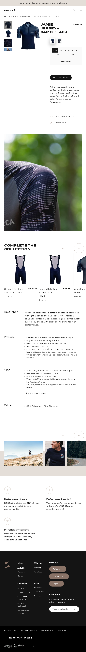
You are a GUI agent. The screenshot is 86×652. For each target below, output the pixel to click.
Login (55, 584)
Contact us (58, 576)
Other (20, 576)
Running (21, 572)
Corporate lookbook (22, 597)
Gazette (38, 588)
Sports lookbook (21, 604)
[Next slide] (79, 248)
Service (37, 596)
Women (38, 563)
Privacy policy (10, 630)
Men (20, 563)
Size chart (66, 61)
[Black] (19, 292)
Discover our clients (23, 611)
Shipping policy (47, 630)
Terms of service (29, 630)
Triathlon (38, 572)
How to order (23, 592)
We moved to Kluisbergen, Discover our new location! (43, 3)
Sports (20, 588)
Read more (55, 102)
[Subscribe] (74, 609)
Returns (56, 569)
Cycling (20, 568)
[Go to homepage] (9, 10)
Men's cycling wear (22, 16)
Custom (22, 583)
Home (7, 16)
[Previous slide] (63, 248)
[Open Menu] (80, 10)
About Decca (40, 592)
